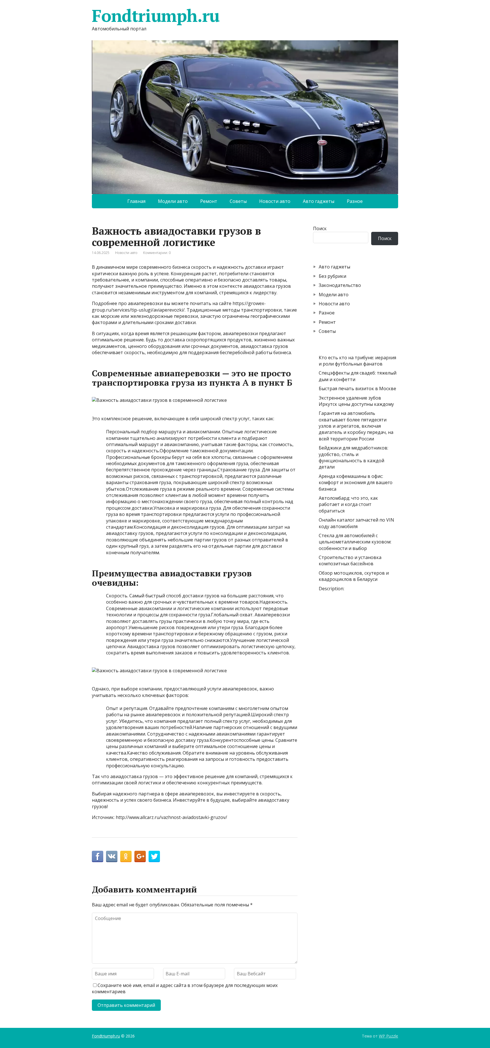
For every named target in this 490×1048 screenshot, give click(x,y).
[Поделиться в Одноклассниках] (126, 856)
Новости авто (274, 201)
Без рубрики (332, 276)
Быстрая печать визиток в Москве (357, 388)
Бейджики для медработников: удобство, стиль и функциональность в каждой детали (353, 457)
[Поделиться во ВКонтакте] (111, 856)
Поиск (320, 228)
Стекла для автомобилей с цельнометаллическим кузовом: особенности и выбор (355, 541)
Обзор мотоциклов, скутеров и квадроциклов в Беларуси (354, 576)
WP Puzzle (388, 1036)
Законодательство (340, 285)
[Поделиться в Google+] (140, 856)
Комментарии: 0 (157, 252)
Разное (355, 201)
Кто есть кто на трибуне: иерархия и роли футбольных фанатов (357, 360)
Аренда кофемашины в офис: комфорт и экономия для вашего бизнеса (355, 482)
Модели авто (173, 201)
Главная (136, 201)
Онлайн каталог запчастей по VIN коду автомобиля (356, 523)
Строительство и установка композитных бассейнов (350, 560)
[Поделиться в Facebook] (97, 856)
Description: (331, 588)
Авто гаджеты (318, 201)
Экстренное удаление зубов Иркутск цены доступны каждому (356, 401)
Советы (238, 201)
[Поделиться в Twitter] (154, 856)
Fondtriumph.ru (155, 16)
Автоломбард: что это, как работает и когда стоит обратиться (348, 504)
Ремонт (208, 201)
